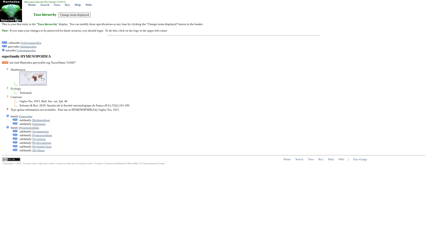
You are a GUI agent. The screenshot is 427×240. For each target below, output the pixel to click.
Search (44, 4)
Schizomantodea (31, 42)
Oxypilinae (39, 139)
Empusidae (25, 116)
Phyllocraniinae (41, 142)
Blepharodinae (41, 120)
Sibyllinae (38, 150)
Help (78, 4)
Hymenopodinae (42, 135)
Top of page (360, 159)
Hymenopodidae (29, 127)
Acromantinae (40, 131)
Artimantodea (28, 46)
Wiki (88, 4)
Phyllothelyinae (42, 146)
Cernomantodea (26, 50)
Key (67, 4)
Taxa (57, 4)
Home (32, 4)
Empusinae (39, 124)
